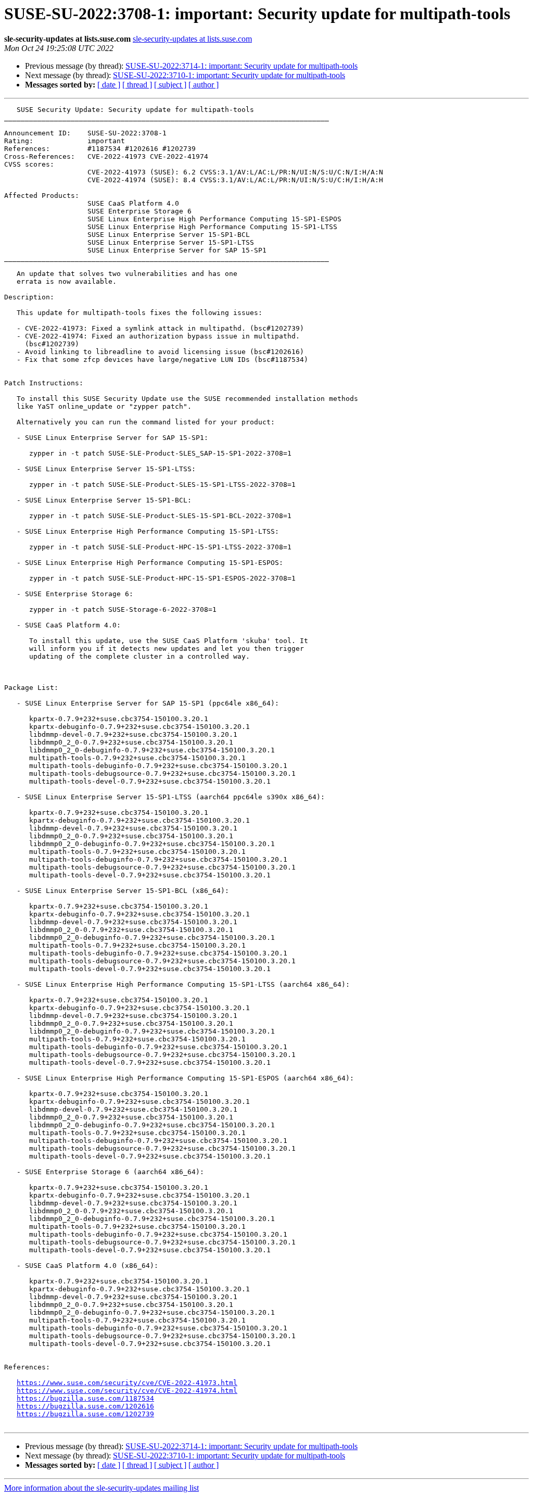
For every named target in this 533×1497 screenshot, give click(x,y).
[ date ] (108, 84)
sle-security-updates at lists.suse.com (192, 38)
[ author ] (203, 84)
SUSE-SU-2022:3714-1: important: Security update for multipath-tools (241, 65)
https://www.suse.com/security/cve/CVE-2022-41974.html (127, 1390)
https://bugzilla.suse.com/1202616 (85, 1406)
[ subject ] (170, 84)
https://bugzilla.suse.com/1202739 (85, 1414)
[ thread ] (137, 84)
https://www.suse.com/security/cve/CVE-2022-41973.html (127, 1383)
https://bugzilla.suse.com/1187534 (85, 1398)
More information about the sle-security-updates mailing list (101, 1487)
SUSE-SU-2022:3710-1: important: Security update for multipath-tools (229, 75)
